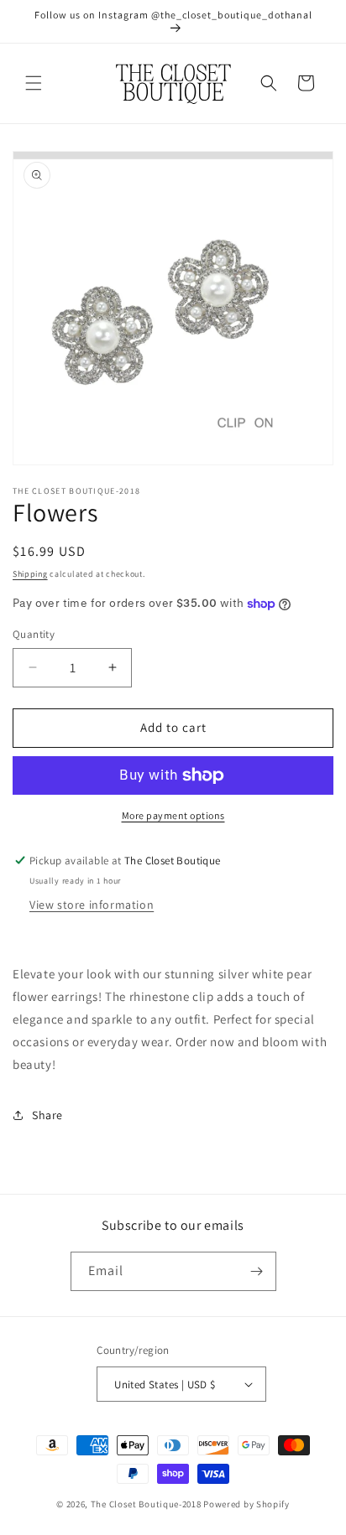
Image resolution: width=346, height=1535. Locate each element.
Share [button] (47, 1115)
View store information (91, 904)
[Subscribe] (257, 1271)
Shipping (30, 573)
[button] (33, 83)
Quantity (34, 634)
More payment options (173, 815)
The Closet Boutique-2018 (146, 1504)
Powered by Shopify (246, 1504)
